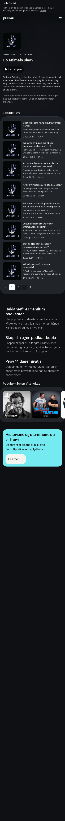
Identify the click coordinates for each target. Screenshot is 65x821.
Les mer (43, 11)
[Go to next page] (30, 287)
